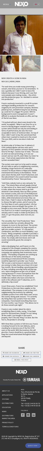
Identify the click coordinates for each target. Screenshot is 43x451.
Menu (7, 4)
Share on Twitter (32, 353)
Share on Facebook (11, 353)
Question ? (33, 446)
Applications (7, 395)
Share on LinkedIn (32, 356)
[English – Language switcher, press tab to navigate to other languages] (37, 4)
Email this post (22, 360)
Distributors (7, 403)
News (4, 411)
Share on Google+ (12, 356)
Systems (5, 399)
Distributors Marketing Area (8, 416)
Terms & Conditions (10, 427)
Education (6, 407)
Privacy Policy (7, 422)
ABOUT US (6, 391)
